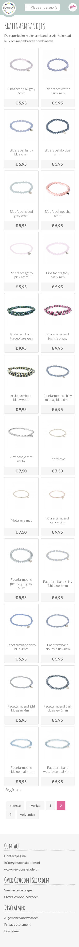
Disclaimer (12, 931)
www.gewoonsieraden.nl (21, 869)
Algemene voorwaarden (21, 918)
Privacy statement (17, 924)
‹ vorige (34, 805)
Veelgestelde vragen (18, 890)
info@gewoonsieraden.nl (22, 862)
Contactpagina (15, 856)
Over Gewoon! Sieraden (21, 897)
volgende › (27, 814)
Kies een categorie (44, 7)
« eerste (15, 805)
